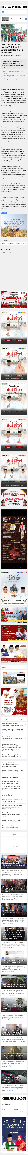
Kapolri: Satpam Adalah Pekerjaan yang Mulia (13, 79)
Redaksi (16, 1109)
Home (3, 1109)
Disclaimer (4, 1112)
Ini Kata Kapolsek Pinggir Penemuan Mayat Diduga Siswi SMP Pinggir (12, 1080)
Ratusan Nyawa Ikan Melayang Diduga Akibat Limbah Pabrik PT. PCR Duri (13, 1056)
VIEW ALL (24, 212)
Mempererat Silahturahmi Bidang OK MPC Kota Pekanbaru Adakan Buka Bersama (13, 889)
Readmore (14, 230)
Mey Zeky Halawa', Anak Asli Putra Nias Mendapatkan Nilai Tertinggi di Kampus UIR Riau (12, 1032)
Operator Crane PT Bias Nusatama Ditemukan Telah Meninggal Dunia (11, 913)
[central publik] (14, 8)
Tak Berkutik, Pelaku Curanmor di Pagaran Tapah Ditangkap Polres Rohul (17, 18)
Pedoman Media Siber (19, 1112)
